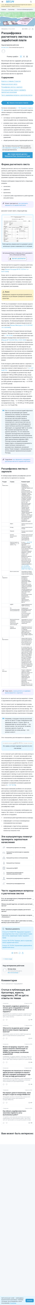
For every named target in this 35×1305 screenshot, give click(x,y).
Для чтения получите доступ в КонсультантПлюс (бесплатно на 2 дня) (17, 155)
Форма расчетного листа (9, 84)
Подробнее (13, 1303)
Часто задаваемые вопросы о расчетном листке (16, 95)
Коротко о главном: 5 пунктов (11, 81)
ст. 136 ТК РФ (8, 335)
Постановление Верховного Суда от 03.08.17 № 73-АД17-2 (26, 568)
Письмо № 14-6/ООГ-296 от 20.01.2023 (14, 340)
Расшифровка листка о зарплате (11, 87)
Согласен (29, 1300)
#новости (17, 6)
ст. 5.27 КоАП (25, 565)
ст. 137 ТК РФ (11, 785)
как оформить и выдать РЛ (11, 148)
